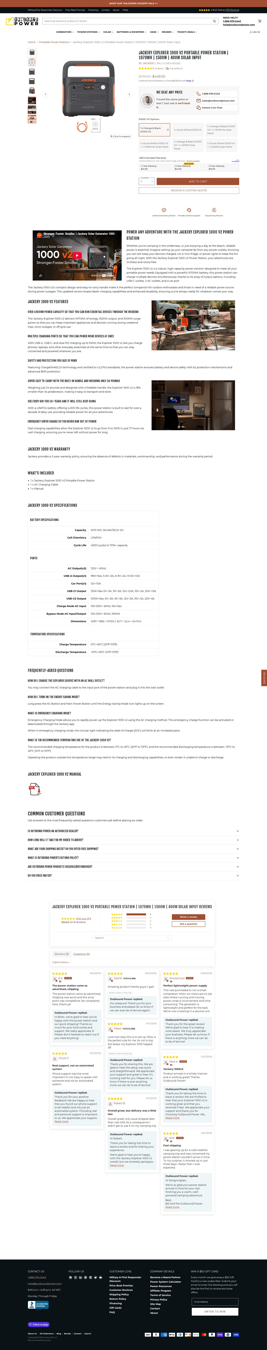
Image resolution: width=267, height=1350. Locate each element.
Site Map (155, 1304)
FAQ (112, 1312)
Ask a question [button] (188, 924)
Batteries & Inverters (131, 32)
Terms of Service (160, 1295)
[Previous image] (45, 94)
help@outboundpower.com (45, 1283)
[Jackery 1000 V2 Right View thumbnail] (32, 90)
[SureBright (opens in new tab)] (235, 160)
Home (31, 42)
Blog (59, 1333)
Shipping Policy (119, 1294)
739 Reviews (232, 10)
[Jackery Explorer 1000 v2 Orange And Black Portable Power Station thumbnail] (32, 52)
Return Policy (117, 1299)
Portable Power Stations (54, 42)
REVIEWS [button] (264, 678)
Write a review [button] (188, 917)
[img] (59, 973)
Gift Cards (115, 1307)
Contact (106, 10)
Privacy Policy (158, 1299)
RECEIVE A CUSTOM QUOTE (189, 190)
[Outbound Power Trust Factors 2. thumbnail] (32, 62)
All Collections (47, 1333)
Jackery (149, 63)
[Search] (214, 21)
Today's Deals (186, 32)
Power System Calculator (165, 1281)
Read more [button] (61, 1121)
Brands (167, 32)
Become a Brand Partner (165, 1277)
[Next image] (129, 94)
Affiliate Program (160, 1290)
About (116, 10)
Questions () (81, 954)
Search (88, 1333)
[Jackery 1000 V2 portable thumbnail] (32, 119)
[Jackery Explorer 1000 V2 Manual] (35, 797)
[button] (146, 68)
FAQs (125, 10)
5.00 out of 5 (83, 918)
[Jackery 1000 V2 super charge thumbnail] (32, 100)
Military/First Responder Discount (45, 10)
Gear (153, 32)
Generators (64, 32)
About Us (32, 1333)
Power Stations (87, 32)
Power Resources (161, 1286)
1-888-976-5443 (211, 93)
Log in (256, 32)
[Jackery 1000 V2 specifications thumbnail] (32, 109)
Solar (107, 32)
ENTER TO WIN (215, 1311)
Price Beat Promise (75, 10)
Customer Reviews (121, 1290)
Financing (93, 10)
